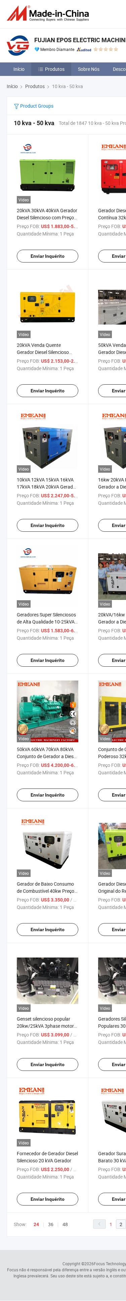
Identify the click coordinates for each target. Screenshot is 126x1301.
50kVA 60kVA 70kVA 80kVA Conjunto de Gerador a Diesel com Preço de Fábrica (47, 756)
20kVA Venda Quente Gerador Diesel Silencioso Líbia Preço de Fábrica (43, 352)
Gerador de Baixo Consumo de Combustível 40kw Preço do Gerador (45, 891)
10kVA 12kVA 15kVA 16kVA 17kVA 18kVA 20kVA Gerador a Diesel (47, 486)
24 (36, 1224)
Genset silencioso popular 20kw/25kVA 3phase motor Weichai (45, 1026)
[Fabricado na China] (49, 13)
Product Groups (36, 106)
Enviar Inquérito (48, 256)
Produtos (55, 69)
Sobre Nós (88, 69)
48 (65, 1224)
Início (19, 69)
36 (50, 1224)
